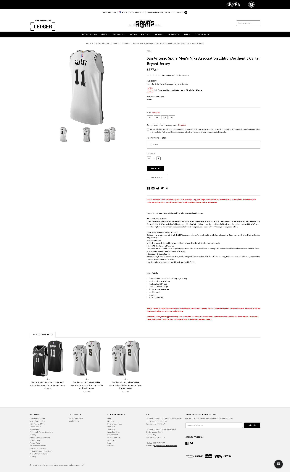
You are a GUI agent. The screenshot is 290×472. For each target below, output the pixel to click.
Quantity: (151, 153)
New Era (110, 421)
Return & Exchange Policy (40, 437)
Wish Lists (169, 12)
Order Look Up (137, 12)
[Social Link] (186, 443)
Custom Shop (202, 34)
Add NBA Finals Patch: (156, 138)
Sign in (150, 12)
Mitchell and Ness (114, 424)
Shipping (33, 435)
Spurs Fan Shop (113, 432)
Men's (104, 34)
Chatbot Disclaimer (37, 418)
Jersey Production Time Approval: (166, 125)
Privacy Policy (35, 443)
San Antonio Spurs (102, 43)
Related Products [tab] (42, 334)
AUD (123, 12)
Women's (118, 34)
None (155, 144)
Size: (153, 112)
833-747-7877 (110, 12)
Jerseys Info (34, 429)
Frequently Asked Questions (41, 432)
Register (159, 12)
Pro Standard (112, 435)
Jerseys (158, 34)
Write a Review (183, 75)
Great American (113, 437)
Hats (132, 34)
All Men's (126, 43)
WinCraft (111, 426)
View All (110, 445)
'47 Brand (111, 429)
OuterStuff (111, 440)
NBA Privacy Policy (37, 421)
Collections (88, 34)
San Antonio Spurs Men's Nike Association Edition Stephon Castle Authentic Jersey (87, 385)
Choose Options (47, 358)
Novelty (172, 34)
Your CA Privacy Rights (39, 454)
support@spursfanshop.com (165, 445)
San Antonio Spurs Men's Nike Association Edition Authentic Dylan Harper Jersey (125, 385)
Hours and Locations (38, 445)
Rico (109, 443)
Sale (186, 34)
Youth (144, 34)
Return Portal (35, 440)
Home (88, 43)
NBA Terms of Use (37, 424)
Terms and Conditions (38, 448)
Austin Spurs (74, 421)
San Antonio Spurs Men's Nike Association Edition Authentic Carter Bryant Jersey (168, 43)
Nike (109, 418)
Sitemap (33, 456)
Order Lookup (35, 426)
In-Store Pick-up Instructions (41, 451)
